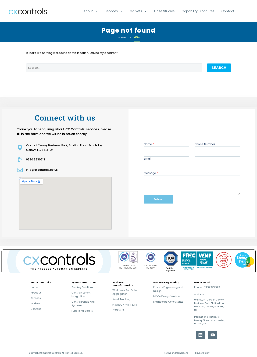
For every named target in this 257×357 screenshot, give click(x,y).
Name (148, 144)
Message (150, 173)
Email (148, 159)
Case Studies (164, 11)
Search (219, 68)
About (88, 11)
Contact (227, 11)
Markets (136, 11)
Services (111, 11)
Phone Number (205, 144)
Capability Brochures (198, 11)
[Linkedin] (200, 335)
